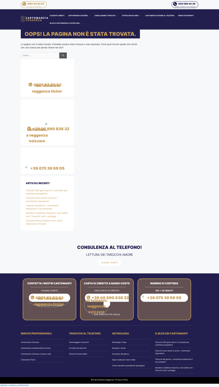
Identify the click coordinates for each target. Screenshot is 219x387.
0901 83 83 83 (35, 4)
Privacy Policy (121, 380)
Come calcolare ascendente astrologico (128, 365)
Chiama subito (109, 262)
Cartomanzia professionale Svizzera (36, 348)
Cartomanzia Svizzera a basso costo (36, 354)
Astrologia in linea (130, 15)
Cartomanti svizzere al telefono (159, 15)
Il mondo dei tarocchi (77, 348)
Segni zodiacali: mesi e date (123, 360)
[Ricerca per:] (40, 55)
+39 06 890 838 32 (50, 129)
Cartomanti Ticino (28, 360)
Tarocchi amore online (78, 354)
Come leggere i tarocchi (104, 15)
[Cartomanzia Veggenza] (35, 19)
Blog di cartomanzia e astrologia (65, 23)
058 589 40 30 (185, 4)
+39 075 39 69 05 (47, 168)
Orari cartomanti (186, 15)
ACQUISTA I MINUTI (57, 15)
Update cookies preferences (14, 385)
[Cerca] (63, 55)
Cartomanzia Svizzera (78, 15)
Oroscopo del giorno (120, 354)
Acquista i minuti (119, 348)
